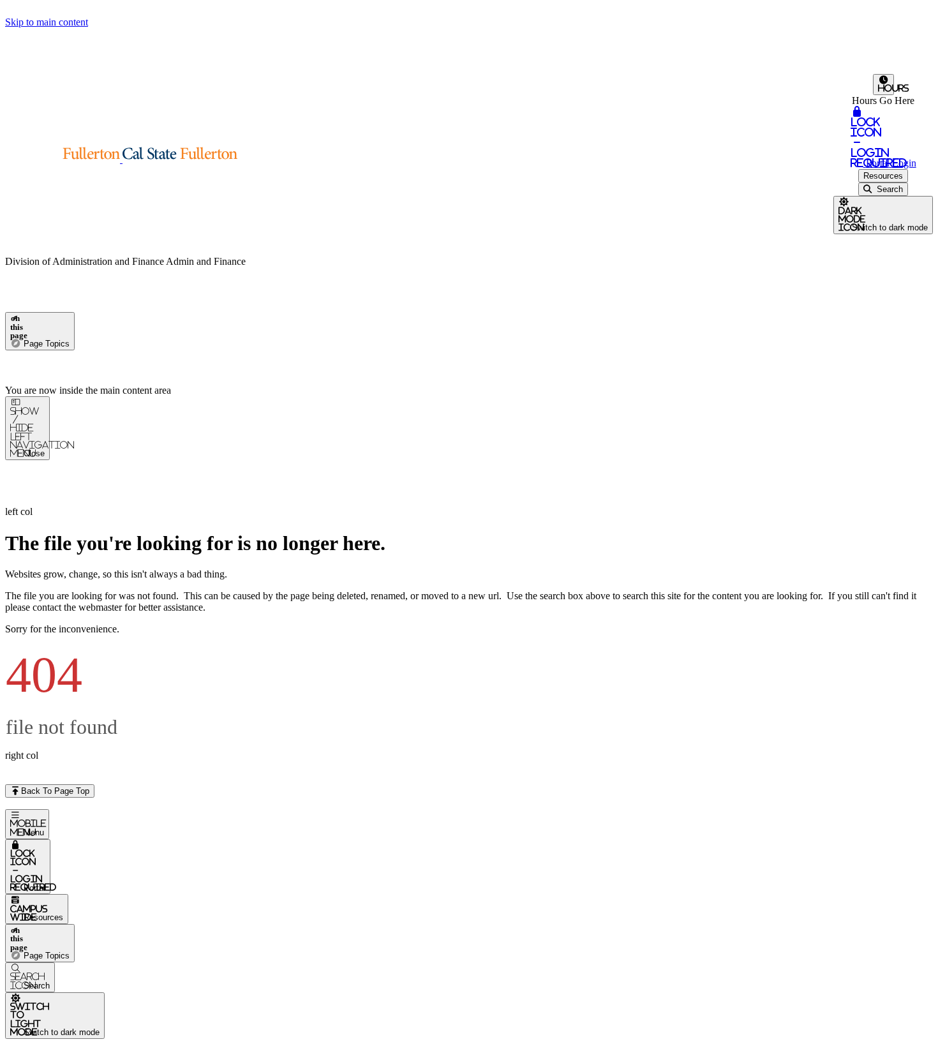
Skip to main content (46, 22)
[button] (121, 159)
